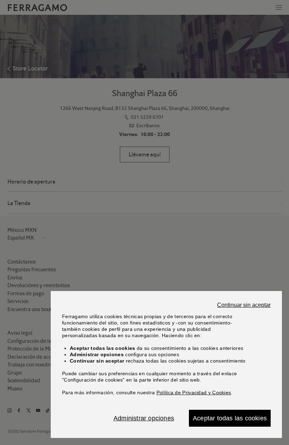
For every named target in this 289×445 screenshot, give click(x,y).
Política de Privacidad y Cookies (193, 392)
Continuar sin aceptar (244, 305)
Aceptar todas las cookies (230, 418)
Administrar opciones (143, 418)
